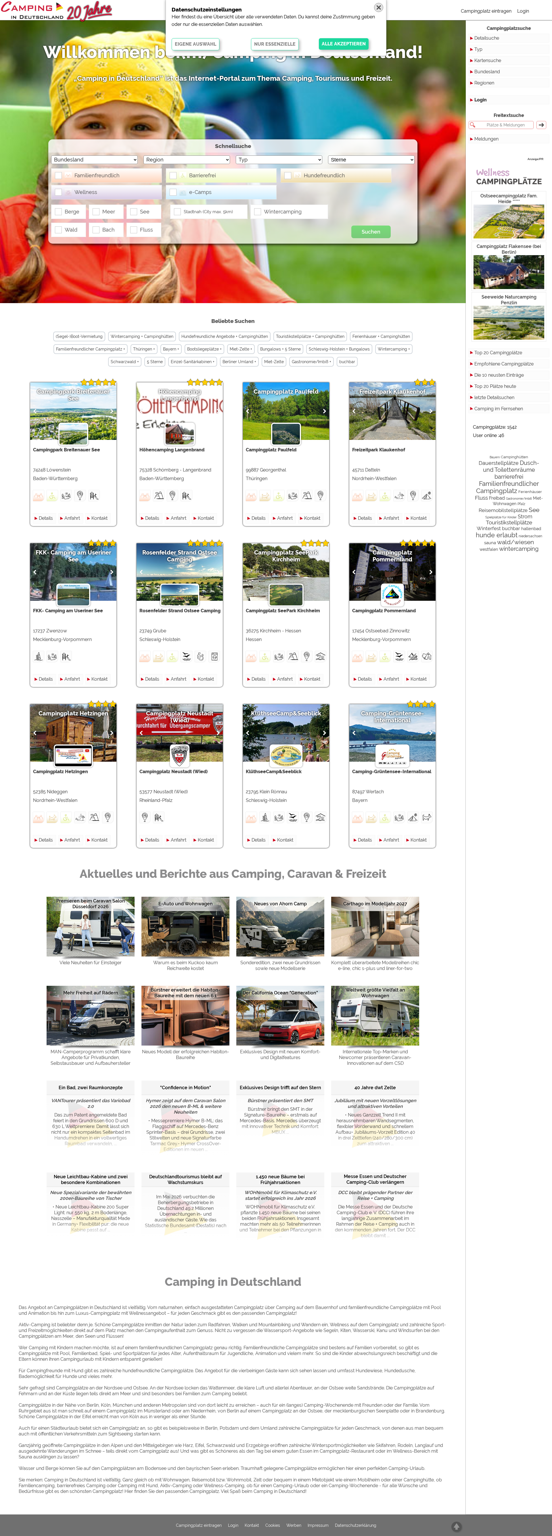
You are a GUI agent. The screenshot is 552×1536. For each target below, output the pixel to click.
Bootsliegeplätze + (204, 349)
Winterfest (489, 528)
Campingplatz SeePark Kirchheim (286, 556)
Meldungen (486, 139)
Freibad (497, 498)
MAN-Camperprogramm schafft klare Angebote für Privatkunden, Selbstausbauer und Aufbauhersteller (91, 1057)
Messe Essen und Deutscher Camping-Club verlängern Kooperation (375, 1179)
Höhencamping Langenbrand (179, 395)
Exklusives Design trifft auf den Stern (280, 1087)
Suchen (371, 232)
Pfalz (521, 504)
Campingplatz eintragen (486, 11)
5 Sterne (155, 361)
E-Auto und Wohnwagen (185, 903)
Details (46, 518)
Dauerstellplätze (499, 463)
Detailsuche (486, 38)
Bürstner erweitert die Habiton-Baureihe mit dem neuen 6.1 (185, 992)
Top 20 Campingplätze (498, 352)
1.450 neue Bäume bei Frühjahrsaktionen (280, 1179)
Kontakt (99, 518)
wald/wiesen (515, 542)
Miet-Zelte (274, 361)
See (534, 509)
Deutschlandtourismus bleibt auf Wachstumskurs (185, 1179)
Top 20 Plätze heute (495, 386)
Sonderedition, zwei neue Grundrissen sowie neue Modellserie (280, 965)
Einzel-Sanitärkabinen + (192, 361)
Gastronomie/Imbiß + (311, 361)
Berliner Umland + (239, 361)
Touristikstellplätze (509, 522)
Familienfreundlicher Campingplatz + (90, 349)
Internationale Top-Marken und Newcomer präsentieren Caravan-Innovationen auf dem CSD (375, 1057)
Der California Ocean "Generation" (280, 993)
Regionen (484, 83)
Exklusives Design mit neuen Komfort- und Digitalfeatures (280, 1054)
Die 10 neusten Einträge (499, 375)
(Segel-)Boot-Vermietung (79, 336)
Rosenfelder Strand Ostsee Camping (179, 556)
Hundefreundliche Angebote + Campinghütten (224, 336)
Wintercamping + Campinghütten (142, 336)
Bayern (495, 457)
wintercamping (518, 549)
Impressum (318, 1525)
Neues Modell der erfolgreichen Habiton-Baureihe (185, 1054)
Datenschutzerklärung (355, 1525)
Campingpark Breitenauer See (73, 395)
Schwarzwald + (125, 361)
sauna (490, 542)
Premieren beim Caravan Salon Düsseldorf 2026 (90, 903)
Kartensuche (487, 60)
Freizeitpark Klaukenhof (392, 391)
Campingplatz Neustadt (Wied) (179, 717)
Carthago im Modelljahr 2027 (375, 903)
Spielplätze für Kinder (501, 517)
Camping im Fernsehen (498, 408)
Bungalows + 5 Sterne (280, 349)
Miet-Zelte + (241, 349)
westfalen (489, 549)
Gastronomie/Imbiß (519, 498)
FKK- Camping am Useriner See (73, 556)
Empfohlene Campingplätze (504, 364)
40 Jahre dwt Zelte (375, 1087)
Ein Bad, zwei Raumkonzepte (91, 1087)
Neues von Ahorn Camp (280, 903)
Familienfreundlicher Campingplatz (507, 487)
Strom (525, 516)
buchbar (347, 361)
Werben (293, 1525)
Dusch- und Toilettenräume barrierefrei (511, 469)
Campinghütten (514, 457)
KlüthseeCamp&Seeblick (286, 713)
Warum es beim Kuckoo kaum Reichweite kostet (185, 965)
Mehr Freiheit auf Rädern (90, 993)
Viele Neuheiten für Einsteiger (91, 962)
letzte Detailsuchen (494, 397)
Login (523, 11)
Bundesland (487, 71)
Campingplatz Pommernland (392, 556)
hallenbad (531, 528)
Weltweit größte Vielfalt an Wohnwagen (375, 992)
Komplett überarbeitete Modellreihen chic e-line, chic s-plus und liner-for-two (375, 965)
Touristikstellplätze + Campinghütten (310, 336)
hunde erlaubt (497, 535)
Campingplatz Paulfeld (286, 391)
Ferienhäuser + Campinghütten (381, 336)
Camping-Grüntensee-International (392, 717)
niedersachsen (530, 536)
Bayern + (171, 349)
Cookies (272, 1525)
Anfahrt (72, 518)
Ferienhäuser (530, 492)
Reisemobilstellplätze (503, 510)
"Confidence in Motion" (185, 1087)
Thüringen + (144, 349)
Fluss (481, 497)
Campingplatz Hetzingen (73, 713)
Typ (478, 49)
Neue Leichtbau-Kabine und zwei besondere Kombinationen (91, 1179)
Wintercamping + (394, 349)
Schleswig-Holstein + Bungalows (339, 349)
